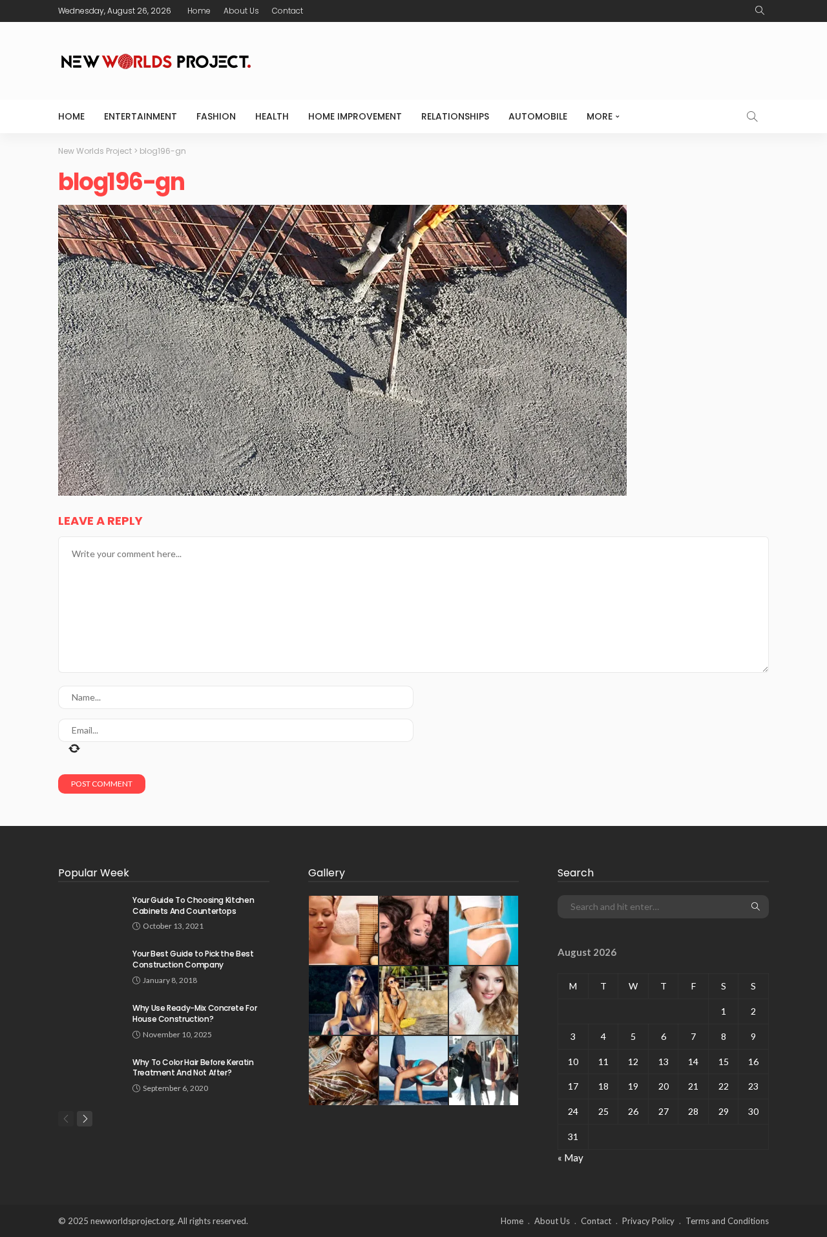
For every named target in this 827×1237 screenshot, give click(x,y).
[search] (760, 11)
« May (570, 1157)
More (599, 116)
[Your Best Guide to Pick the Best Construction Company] (90, 965)
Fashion (216, 116)
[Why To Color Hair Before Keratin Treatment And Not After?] (90, 1073)
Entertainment (140, 116)
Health (272, 116)
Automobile (537, 116)
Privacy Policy (648, 1221)
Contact (287, 10)
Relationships (455, 116)
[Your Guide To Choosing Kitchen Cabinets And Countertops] (90, 911)
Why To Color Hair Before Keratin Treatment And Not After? (192, 1068)
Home (199, 10)
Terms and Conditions (727, 1221)
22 (723, 1086)
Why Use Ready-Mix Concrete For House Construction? (194, 1013)
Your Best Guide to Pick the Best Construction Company (192, 959)
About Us (241, 10)
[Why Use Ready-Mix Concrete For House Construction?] (90, 1019)
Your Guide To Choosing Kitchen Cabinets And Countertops (193, 905)
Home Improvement (355, 116)
